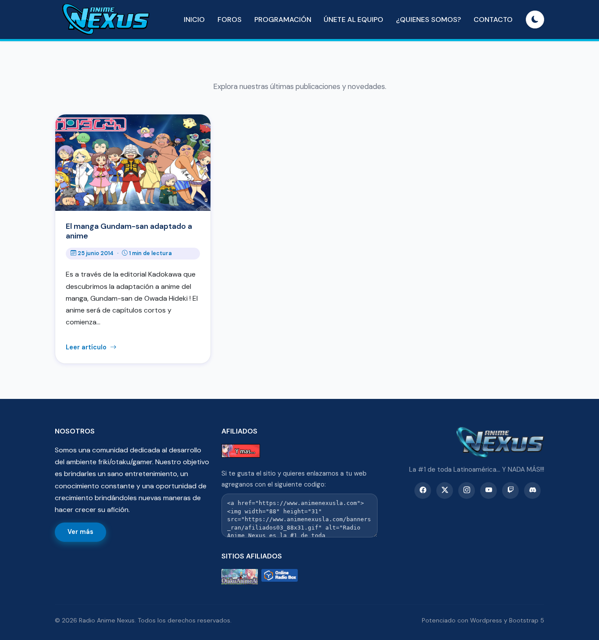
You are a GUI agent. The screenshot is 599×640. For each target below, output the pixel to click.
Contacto (493, 19)
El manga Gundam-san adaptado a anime (129, 231)
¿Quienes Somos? (428, 19)
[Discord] (532, 490)
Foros (229, 19)
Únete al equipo (353, 19)
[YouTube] (488, 490)
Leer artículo (87, 347)
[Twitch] (510, 490)
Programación (282, 19)
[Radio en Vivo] (279, 576)
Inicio (194, 19)
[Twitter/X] (444, 490)
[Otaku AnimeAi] (239, 576)
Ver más (80, 532)
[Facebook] (422, 490)
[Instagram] (466, 490)
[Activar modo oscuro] (535, 20)
